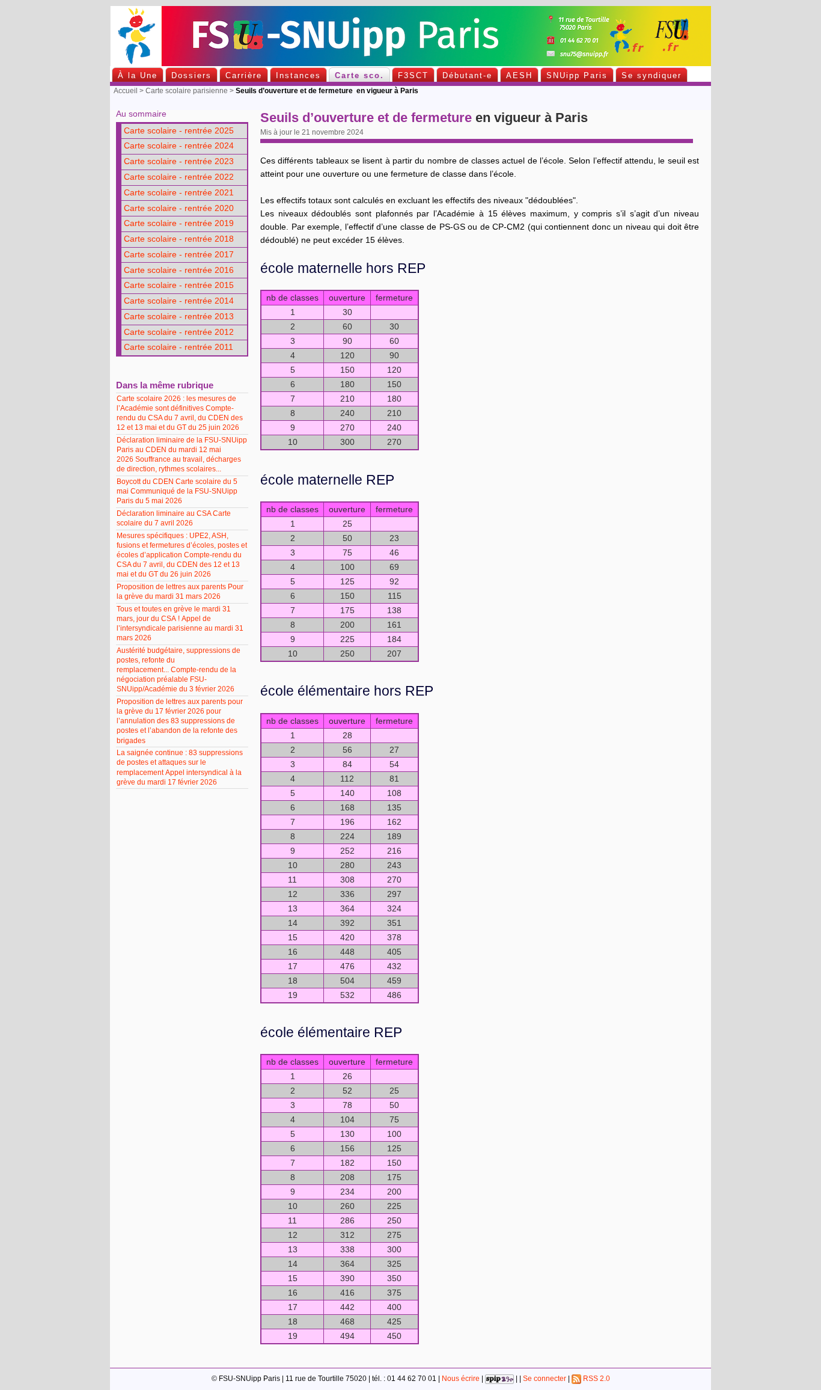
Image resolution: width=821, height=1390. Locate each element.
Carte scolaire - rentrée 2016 (179, 270)
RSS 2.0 (595, 1378)
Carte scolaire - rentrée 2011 (178, 347)
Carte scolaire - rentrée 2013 (179, 316)
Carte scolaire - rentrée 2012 (179, 332)
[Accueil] (410, 63)
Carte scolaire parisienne (186, 91)
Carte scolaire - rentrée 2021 (179, 192)
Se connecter (544, 1378)
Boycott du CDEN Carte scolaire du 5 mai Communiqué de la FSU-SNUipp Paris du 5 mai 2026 (177, 491)
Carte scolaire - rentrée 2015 (179, 285)
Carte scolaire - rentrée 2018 (179, 238)
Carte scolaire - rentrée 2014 (179, 300)
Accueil (126, 91)
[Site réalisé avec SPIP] (499, 1378)
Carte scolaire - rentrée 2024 (179, 145)
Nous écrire (461, 1378)
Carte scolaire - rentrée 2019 (179, 223)
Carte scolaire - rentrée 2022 (179, 177)
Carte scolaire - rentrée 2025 (179, 130)
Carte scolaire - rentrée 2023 (179, 161)
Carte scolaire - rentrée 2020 (179, 208)
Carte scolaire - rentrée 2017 (179, 254)
